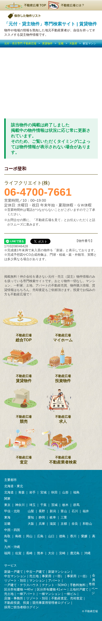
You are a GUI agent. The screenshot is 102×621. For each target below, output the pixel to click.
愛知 (31, 517)
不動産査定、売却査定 (67, 598)
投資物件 (63, 378)
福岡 (7, 553)
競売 (24, 419)
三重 (64, 517)
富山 (64, 511)
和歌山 (87, 524)
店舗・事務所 (13, 598)
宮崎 (62, 553)
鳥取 (7, 536)
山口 (51, 536)
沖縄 (87, 553)
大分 (51, 553)
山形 (65, 492)
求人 (63, 419)
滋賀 (53, 524)
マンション (37, 580)
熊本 (40, 553)
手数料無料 (78, 585)
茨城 (54, 505)
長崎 (29, 553)
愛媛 (84, 536)
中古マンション (15, 576)
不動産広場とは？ (67, 5)
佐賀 (18, 553)
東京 (7, 505)
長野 (42, 511)
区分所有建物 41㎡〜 (51, 589)
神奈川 (20, 505)
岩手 (32, 492)
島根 (18, 536)
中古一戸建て (35, 572)
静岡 (42, 517)
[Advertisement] (51, 83)
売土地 (34, 576)
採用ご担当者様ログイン (21, 607)
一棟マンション (50, 594)
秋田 (54, 492)
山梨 (31, 511)
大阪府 (73, 43)
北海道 (9, 492)
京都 (64, 524)
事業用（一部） (53, 576)
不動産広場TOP (25, 5)
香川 (73, 536)
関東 (7, 498)
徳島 (62, 536)
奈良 (75, 524)
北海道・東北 (13, 486)
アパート (54, 580)
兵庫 (42, 524)
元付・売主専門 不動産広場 (20, 43)
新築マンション (59, 572)
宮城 (43, 492)
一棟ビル (70, 594)
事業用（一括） (78, 576)
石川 (75, 511)
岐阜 (53, 517)
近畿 (61, 43)
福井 (86, 511)
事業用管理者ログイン (54, 603)
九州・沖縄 (12, 547)
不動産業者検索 (63, 460)
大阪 (31, 524)
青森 (21, 492)
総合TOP (24, 337)
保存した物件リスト (24, 15)
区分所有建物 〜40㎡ (19, 589)
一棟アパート (26, 594)
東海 (7, 517)
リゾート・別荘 (15, 580)
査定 (24, 460)
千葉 (43, 505)
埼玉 (32, 505)
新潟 (53, 511)
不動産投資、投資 (16, 603)
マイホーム (63, 337)
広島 (40, 536)
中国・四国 (12, 530)
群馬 (76, 505)
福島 (76, 492)
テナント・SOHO (54, 585)
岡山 (29, 536)
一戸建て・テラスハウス (21, 585)
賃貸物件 (47, 43)
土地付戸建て (79, 589)
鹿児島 (75, 553)
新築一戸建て (13, 572)
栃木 (65, 505)
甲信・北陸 (12, 511)
